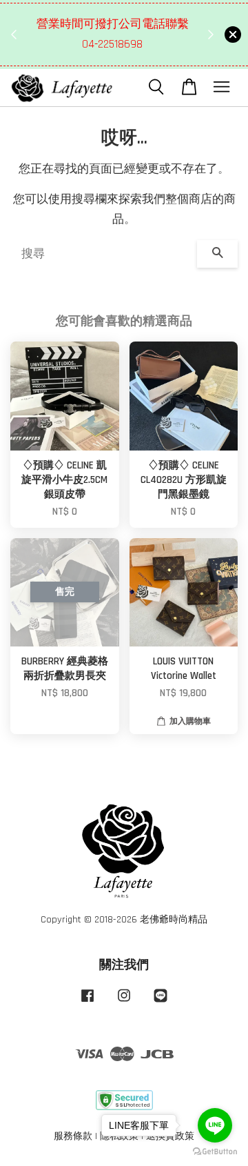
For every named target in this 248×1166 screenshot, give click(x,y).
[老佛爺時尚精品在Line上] (160, 1002)
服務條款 (73, 1136)
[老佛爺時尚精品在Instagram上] (124, 1002)
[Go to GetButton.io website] (215, 1151)
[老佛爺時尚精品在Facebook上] (87, 1002)
